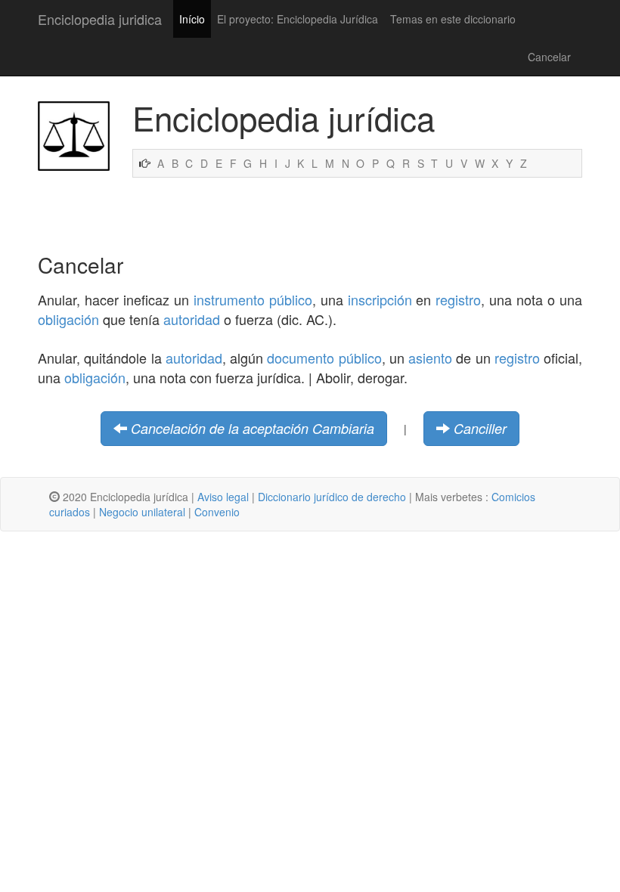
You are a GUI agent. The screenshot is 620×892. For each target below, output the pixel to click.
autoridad (191, 319)
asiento (430, 357)
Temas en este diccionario (453, 18)
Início (192, 18)
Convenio (217, 511)
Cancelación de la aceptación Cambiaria (252, 428)
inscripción (380, 299)
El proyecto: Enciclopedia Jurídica (297, 18)
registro (458, 299)
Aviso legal (223, 496)
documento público (324, 357)
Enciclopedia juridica (100, 19)
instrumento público (253, 299)
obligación (68, 319)
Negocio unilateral (142, 511)
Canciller (480, 428)
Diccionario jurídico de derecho (332, 496)
